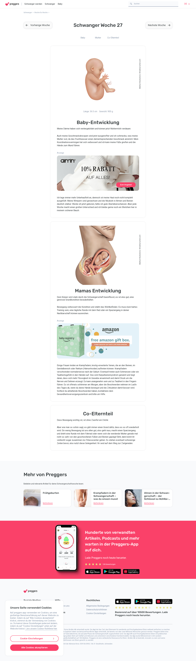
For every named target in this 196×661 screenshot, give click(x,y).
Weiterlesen (48, 503)
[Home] (12, 4)
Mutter (98, 37)
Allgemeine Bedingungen (97, 606)
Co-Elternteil (113, 37)
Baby (60, 4)
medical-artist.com (140, 65)
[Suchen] (131, 3)
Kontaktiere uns (62, 606)
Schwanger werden (33, 4)
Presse (58, 618)
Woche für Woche (41, 12)
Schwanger (50, 4)
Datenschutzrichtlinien (96, 609)
